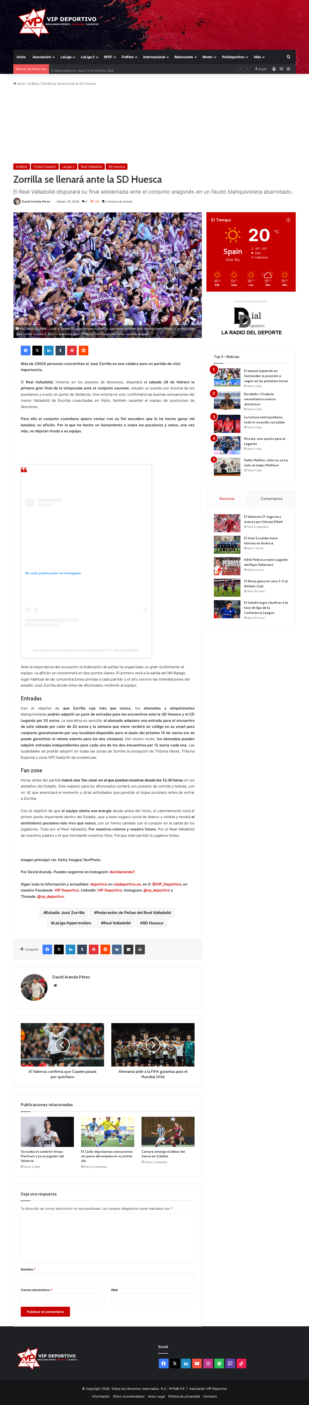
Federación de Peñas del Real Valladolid (134, 912)
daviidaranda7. (122, 872)
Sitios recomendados (129, 1396)
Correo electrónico (36, 1290)
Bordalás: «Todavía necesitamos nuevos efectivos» (260, 399)
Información (101, 1396)
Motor (208, 57)
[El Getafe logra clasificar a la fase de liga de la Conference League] (227, 609)
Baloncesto (184, 57)
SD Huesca (116, 167)
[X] (37, 350)
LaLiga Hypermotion (72, 922)
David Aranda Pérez (36, 201)
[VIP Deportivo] (57, 23)
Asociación (42, 57)
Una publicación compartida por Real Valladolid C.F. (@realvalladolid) (86, 650)
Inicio (21, 57)
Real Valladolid (91, 167)
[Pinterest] (72, 350)
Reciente (227, 498)
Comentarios (272, 498)
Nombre (28, 1269)
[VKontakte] (117, 949)
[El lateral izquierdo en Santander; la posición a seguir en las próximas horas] (227, 377)
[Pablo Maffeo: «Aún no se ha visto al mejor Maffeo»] (227, 467)
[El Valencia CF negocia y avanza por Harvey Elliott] (227, 523)
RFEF (108, 57)
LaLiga (66, 57)
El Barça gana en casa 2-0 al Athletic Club (82, 69)
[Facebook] (25, 350)
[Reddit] (83, 350)
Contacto (210, 1396)
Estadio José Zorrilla (65, 912)
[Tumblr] (60, 350)
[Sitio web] (55, 985)
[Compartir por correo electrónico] (128, 949)
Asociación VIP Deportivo (208, 1389)
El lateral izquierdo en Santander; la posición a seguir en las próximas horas (266, 376)
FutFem (128, 57)
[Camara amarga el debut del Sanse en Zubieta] (168, 1132)
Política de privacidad (184, 1396)
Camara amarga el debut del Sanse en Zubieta (163, 1153)
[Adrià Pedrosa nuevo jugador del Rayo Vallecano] (227, 566)
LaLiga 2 (88, 57)
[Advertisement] (154, 125)
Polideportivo (233, 57)
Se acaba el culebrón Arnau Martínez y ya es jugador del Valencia (42, 1156)
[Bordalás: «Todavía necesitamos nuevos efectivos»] (227, 401)
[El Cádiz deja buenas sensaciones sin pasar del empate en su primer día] (107, 1132)
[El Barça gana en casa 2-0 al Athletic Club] (227, 588)
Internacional (154, 57)
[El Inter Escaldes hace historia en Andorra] (227, 545)
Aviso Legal (156, 1396)
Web (114, 1290)
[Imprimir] (140, 949)
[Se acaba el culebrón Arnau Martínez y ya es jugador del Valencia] (47, 1132)
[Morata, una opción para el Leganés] (227, 445)
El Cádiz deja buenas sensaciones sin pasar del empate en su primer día (107, 1156)
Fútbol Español (45, 167)
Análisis (33, 83)
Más (257, 57)
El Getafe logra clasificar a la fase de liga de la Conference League (266, 607)
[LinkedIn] (49, 350)
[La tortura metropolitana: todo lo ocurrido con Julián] (227, 424)
